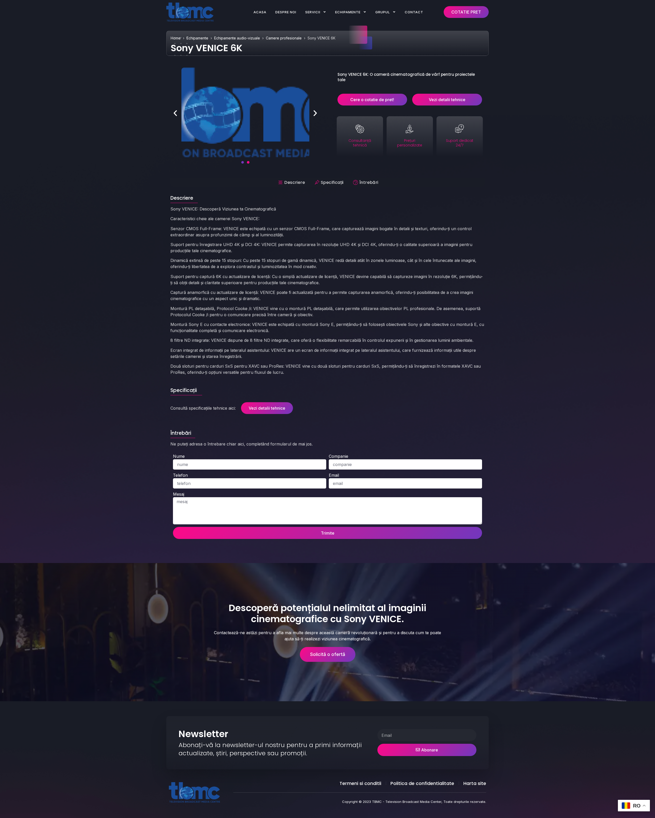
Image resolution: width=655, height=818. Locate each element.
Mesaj (178, 494)
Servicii (312, 12)
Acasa (260, 12)
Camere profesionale (284, 38)
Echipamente (348, 12)
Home (176, 38)
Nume (179, 456)
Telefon (180, 475)
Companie (338, 456)
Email (334, 475)
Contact (414, 12)
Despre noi (285, 12)
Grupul (382, 12)
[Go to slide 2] (248, 162)
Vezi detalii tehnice (267, 408)
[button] (175, 113)
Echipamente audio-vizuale (237, 38)
